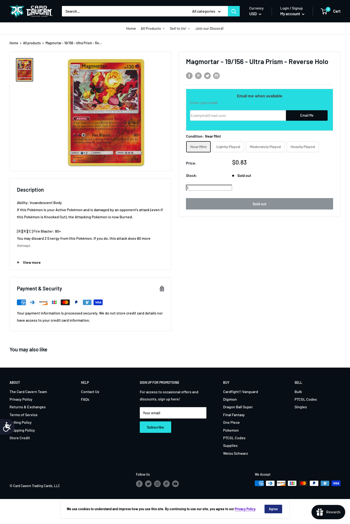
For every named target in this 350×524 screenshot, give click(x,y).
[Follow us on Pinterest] (166, 483)
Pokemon (231, 430)
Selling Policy (21, 422)
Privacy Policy (21, 399)
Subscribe (155, 427)
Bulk (298, 391)
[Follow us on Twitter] (148, 483)
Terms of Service (24, 414)
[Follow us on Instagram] (157, 483)
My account (290, 13)
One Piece (231, 422)
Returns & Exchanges (28, 406)
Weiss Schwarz (235, 453)
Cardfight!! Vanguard (240, 391)
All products (32, 43)
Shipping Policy (22, 430)
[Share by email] (216, 75)
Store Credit (20, 437)
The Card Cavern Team (28, 391)
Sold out (259, 203)
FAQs (85, 399)
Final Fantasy (234, 414)
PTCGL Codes (234, 437)
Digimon (230, 399)
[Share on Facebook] (189, 75)
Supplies (230, 445)
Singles (301, 406)
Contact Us (90, 391)
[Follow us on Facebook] (139, 483)
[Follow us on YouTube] (175, 483)
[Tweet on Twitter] (207, 75)
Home (14, 43)
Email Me (307, 115)
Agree (273, 509)
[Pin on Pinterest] (198, 75)
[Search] (234, 11)
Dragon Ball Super (238, 406)
